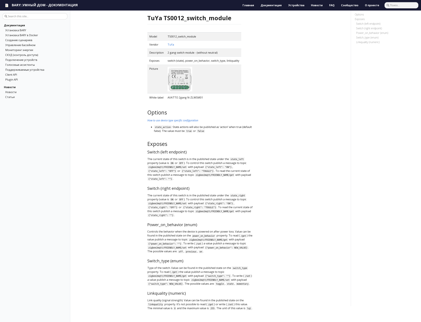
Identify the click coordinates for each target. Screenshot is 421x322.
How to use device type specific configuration (172, 120)
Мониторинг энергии (19, 50)
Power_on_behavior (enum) (372, 33)
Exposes (360, 19)
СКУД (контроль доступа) (21, 55)
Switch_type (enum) (367, 37)
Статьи (10, 97)
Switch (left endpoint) (368, 23)
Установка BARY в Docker (21, 35)
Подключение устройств (21, 60)
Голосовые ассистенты (20, 65)
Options (359, 14)
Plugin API (11, 79)
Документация (14, 25)
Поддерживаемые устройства (24, 70)
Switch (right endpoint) (369, 28)
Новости (10, 87)
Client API (11, 74)
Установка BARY (15, 30)
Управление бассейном (20, 45)
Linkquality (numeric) (368, 42)
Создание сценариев (18, 40)
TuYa (171, 44)
